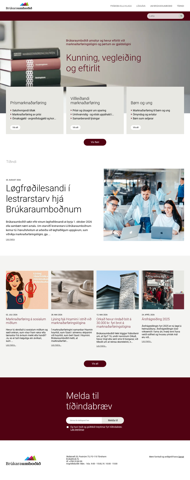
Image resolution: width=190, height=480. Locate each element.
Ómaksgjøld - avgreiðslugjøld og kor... (34, 118)
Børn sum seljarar (143, 118)
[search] (165, 16)
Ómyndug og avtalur (145, 114)
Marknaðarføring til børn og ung (151, 110)
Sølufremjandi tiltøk (23, 110)
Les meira (10, 239)
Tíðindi (180, 6)
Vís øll (95, 363)
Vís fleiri (95, 142)
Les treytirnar (77, 429)
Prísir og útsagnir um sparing (89, 110)
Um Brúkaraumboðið (161, 6)
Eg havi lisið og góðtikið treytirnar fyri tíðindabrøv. (96, 428)
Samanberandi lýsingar (86, 118)
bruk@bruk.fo (72, 459)
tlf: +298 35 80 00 (74, 461)
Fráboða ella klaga (121, 6)
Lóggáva (140, 6)
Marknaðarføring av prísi (26, 114)
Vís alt (15, 127)
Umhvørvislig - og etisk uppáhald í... (93, 114)
